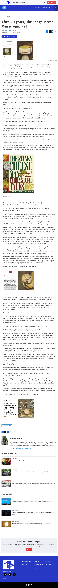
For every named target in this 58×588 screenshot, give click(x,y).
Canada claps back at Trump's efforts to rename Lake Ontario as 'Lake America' (33, 501)
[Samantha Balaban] (5, 440)
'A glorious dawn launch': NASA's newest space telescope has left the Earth (32, 523)
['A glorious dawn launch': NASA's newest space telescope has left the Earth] (6, 524)
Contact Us (24, 564)
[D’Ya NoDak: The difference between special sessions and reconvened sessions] (6, 483)
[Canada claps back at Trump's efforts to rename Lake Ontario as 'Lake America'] (6, 501)
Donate (52, 2)
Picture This (21, 445)
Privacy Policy (48, 561)
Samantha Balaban (11, 30)
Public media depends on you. (29, 541)
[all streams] (56, 8)
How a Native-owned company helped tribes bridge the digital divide (30, 472)
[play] (4, 8)
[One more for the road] (6, 461)
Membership (25, 568)
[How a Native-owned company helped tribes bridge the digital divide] (6, 472)
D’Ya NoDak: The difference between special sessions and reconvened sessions (33, 483)
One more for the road (18, 461)
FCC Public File (36, 568)
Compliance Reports (38, 564)
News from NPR (6, 17)
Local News (14, 458)
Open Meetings (48, 564)
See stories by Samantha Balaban (20, 448)
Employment (36, 561)
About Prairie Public (26, 561)
